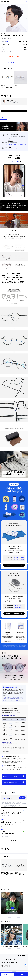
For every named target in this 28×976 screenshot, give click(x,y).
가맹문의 (22, 960)
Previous (1, 17)
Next (26, 17)
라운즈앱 (2, 960)
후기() (10, 118)
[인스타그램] (7, 966)
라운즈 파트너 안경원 (21, 955)
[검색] (20, 2)
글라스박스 (18, 960)
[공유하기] (26, 33)
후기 (9, 38)
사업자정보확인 (3, 962)
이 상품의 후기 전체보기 (13, 840)
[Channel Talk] (25, 965)
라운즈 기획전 (5, 889)
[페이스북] (5, 966)
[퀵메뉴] (2, 2)
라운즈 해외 (7, 960)
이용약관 (13, 959)
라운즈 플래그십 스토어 (7, 955)
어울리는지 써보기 (7, 974)
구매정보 (24, 118)
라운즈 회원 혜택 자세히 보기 (14, 111)
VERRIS (3, 33)
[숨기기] (26, 849)
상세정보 (3, 118)
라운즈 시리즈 (5, 921)
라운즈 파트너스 (12, 960)
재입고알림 (21, 974)
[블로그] (9, 966)
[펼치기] (14, 971)
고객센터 (2, 959)
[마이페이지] (23, 2)
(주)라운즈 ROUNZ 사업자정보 (12, 962)
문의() (17, 118)
